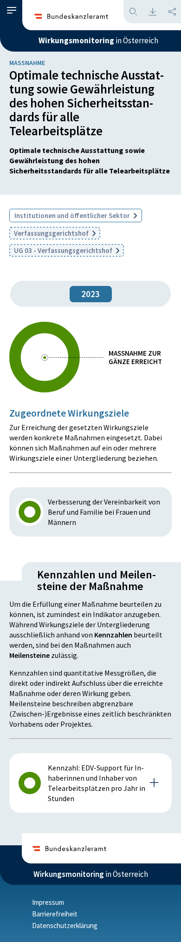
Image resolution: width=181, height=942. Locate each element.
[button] (11, 10)
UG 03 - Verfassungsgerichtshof (64, 250)
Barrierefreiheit (55, 913)
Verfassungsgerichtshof (52, 233)
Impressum (48, 902)
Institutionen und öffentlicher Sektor (72, 215)
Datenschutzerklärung (64, 925)
